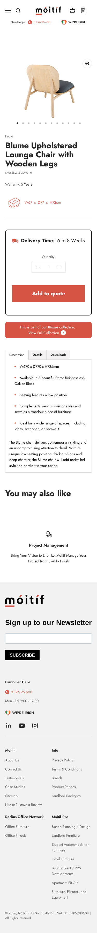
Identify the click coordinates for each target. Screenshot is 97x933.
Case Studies (15, 786)
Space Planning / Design (71, 826)
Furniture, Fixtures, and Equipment (69, 894)
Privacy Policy (62, 760)
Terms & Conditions (67, 769)
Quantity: (48, 256)
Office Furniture (17, 826)
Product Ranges (64, 786)
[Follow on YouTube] (21, 725)
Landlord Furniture (66, 835)
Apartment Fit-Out (65, 882)
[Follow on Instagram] (35, 725)
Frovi (9, 136)
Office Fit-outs (15, 835)
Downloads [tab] (58, 354)
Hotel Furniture (63, 859)
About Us (12, 760)
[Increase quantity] (59, 267)
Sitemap (11, 795)
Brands (57, 778)
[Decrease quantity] (38, 267)
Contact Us (13, 769)
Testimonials (14, 778)
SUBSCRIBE (22, 655)
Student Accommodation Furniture (70, 847)
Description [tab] (16, 354)
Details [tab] (37, 354)
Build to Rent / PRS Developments (66, 870)
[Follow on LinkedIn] (8, 725)
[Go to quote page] (83, 10)
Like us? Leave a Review (23, 804)
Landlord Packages (66, 795)
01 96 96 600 (42, 22)
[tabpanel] (48, 415)
